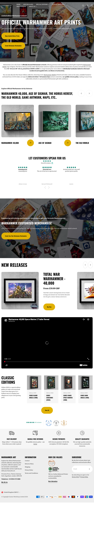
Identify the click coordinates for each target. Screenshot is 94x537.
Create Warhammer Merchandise (13, 46)
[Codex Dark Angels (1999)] (85, 382)
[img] (46, 161)
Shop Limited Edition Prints (12, 36)
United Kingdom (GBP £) (11, 492)
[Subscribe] (89, 469)
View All (47, 410)
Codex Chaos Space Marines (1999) (68, 397)
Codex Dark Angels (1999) (85, 396)
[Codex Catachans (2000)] (51, 382)
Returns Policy (29, 464)
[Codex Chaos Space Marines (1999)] (68, 382)
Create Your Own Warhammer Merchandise (16, 236)
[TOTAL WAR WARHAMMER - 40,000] (20, 290)
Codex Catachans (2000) (49, 397)
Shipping (27, 467)
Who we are (4, 482)
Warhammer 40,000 (50, 75)
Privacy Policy (29, 470)
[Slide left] (81, 93)
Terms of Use (75, 477)
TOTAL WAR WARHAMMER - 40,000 (54, 278)
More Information (52, 481)
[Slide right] (89, 93)
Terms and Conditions (31, 473)
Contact (27, 460)
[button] (45, 187)
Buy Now (49, 307)
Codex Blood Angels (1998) (33, 396)
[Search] (83, 5)
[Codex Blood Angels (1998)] (34, 382)
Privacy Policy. (84, 477)
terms (35, 444)
